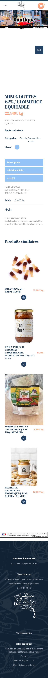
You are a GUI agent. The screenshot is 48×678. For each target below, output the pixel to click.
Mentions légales (21, 660)
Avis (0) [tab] (11, 178)
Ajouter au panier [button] (23, 297)
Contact (24, 656)
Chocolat (23, 138)
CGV (32, 660)
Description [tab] (13, 162)
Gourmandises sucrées (34, 139)
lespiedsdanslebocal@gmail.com (24, 583)
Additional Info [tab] (15, 170)
